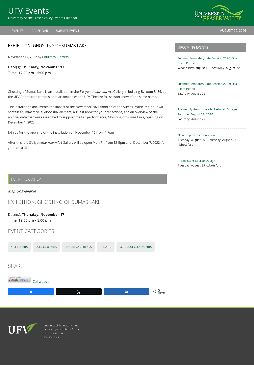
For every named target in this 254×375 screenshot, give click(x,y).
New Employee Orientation (196, 135)
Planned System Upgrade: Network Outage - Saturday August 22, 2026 (208, 111)
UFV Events (28, 10)
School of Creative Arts (135, 247)
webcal (45, 281)
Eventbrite (93, 157)
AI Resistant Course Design (196, 161)
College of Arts (46, 247)
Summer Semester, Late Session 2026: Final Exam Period (208, 60)
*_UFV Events (19, 247)
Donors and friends (78, 247)
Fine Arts (106, 247)
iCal (35, 281)
